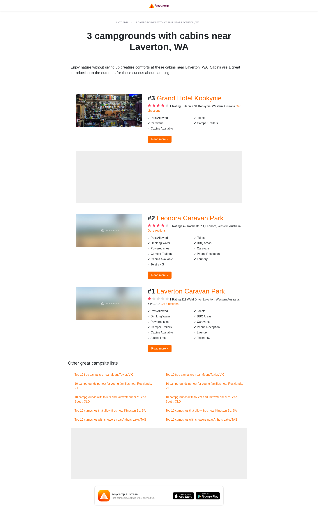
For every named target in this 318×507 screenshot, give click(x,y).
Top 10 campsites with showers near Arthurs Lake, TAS (110, 419)
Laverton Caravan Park (191, 291)
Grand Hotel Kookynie (189, 98)
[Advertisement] (159, 177)
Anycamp (122, 22)
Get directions (157, 230)
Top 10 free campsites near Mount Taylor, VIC (104, 374)
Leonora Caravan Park (190, 218)
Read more (159, 139)
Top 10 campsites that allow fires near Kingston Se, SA (110, 410)
